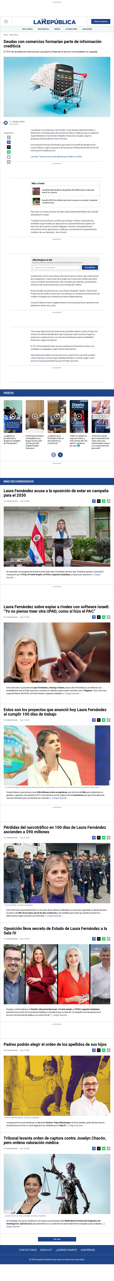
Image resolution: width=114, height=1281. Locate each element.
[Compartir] (9, 162)
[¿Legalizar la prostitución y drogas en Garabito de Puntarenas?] (13, 416)
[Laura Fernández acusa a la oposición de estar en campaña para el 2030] (57, 536)
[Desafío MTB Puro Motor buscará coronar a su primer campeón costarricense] (36, 201)
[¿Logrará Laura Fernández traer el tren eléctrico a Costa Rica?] (57, 416)
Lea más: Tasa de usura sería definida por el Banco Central (56, 156)
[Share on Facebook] (9, 142)
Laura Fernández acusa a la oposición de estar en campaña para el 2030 (56, 493)
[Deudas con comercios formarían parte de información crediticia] (57, 87)
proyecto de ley (37, 361)
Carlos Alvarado (60, 139)
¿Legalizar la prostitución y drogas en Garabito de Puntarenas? (12, 439)
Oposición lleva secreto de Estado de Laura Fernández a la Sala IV (55, 930)
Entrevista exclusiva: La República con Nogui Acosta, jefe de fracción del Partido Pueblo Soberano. (35, 442)
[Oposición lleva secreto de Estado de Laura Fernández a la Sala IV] (57, 974)
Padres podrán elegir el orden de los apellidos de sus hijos (55, 1044)
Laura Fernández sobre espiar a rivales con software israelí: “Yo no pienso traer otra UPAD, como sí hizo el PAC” (56, 609)
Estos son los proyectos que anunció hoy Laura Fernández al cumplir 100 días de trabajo (55, 712)
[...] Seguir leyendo (71, 693)
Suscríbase (88, 1250)
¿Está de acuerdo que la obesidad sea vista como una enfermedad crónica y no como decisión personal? (101, 442)
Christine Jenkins (19, 121)
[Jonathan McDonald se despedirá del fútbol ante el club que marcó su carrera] (36, 191)
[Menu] (6, 21)
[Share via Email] (9, 157)
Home (6, 35)
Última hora (14, 35)
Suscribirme (90, 267)
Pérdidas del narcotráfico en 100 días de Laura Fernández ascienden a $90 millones (55, 829)
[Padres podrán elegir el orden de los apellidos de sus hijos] (57, 1086)
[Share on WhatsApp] (9, 152)
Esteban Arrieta (12, 501)
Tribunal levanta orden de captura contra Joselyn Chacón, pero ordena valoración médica (55, 1140)
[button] (100, 21)
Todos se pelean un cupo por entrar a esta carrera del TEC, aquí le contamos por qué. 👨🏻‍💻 (79, 441)
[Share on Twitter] (9, 147)
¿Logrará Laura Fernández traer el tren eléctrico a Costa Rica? (56, 439)
